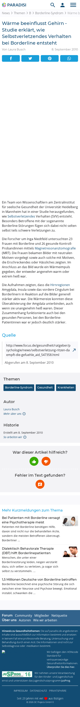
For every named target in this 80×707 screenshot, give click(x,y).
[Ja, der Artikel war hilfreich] (34, 461)
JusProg (65, 680)
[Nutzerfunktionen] (62, 5)
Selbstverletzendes (21, 216)
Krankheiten (66, 387)
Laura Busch (11, 409)
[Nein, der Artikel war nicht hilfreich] (46, 461)
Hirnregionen (60, 285)
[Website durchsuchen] (53, 5)
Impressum (21, 690)
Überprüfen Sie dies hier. (61, 667)
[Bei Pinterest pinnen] (50, 58)
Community (23, 615)
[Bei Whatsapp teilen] (69, 58)
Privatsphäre (57, 690)
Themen (19, 13)
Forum (7, 615)
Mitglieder (41, 615)
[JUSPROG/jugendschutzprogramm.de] (17, 674)
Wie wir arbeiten (45, 620)
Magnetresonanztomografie (55, 248)
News (6, 13)
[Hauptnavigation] (73, 5)
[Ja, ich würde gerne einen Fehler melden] (40, 484)
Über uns (9, 620)
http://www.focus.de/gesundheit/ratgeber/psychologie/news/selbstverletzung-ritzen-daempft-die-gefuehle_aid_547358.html (38, 350)
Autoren (25, 620)
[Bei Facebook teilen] (11, 58)
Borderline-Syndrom (49, 13)
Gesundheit (45, 387)
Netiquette (59, 615)
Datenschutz (38, 690)
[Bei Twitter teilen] (30, 58)
